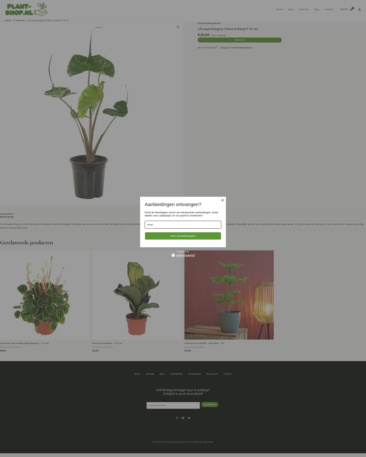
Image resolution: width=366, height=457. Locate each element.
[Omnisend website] (183, 253)
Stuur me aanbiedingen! (183, 235)
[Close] (222, 200)
